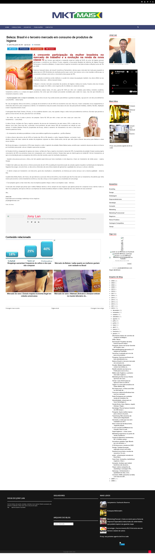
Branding (112, 189)
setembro (116, 316)
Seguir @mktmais (114, 270)
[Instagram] (141, 2)
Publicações (38, 27)
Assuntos (27, 27)
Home (7, 27)
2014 (113, 300)
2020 (113, 287)
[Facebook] (150, 2)
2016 (113, 295)
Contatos (49, 27)
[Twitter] (147, 2)
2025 (113, 281)
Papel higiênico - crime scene (121, 431)
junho (115, 323)
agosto (115, 319)
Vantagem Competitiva (116, 223)
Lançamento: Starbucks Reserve (132, 130)
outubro (115, 314)
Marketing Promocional (116, 213)
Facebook (25, 49)
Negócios (112, 216)
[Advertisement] (120, 166)
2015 (113, 298)
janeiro (115, 333)
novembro (116, 312)
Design (111, 192)
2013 (113, 302)
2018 (113, 291)
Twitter (13, 49)
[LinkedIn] (152, 2)
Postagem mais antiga (97, 308)
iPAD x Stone (116, 339)
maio (114, 325)
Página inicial (55, 308)
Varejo (111, 226)
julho (114, 321)
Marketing (112, 209)
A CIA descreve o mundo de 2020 (122, 445)
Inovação (112, 206)
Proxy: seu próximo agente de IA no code (114, 536)
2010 (113, 308)
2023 (113, 283)
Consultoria (16, 27)
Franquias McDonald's (114, 511)
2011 (113, 306)
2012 (113, 304)
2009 (113, 479)
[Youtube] (144, 2)
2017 (113, 293)
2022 (113, 285)
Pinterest (51, 49)
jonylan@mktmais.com (125, 268)
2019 (113, 289)
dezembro (116, 310)
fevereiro (116, 331)
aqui (10, 507)
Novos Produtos (114, 220)
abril (114, 327)
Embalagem (113, 196)
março (115, 329)
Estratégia (112, 202)
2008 (113, 481)
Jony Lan (34, 216)
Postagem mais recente (13, 308)
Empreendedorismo (115, 199)
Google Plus (38, 49)
